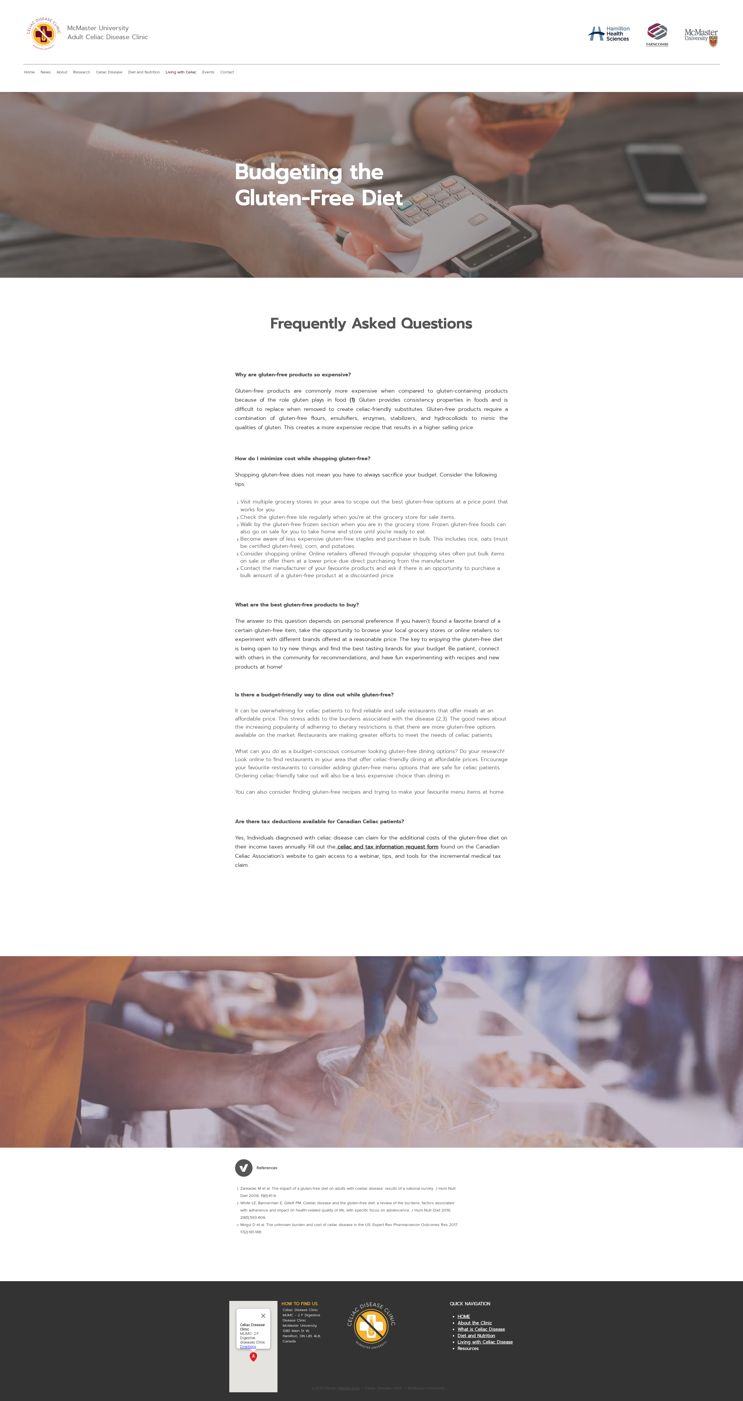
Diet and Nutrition (476, 1336)
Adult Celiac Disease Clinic (107, 37)
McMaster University (98, 28)
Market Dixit (349, 1388)
